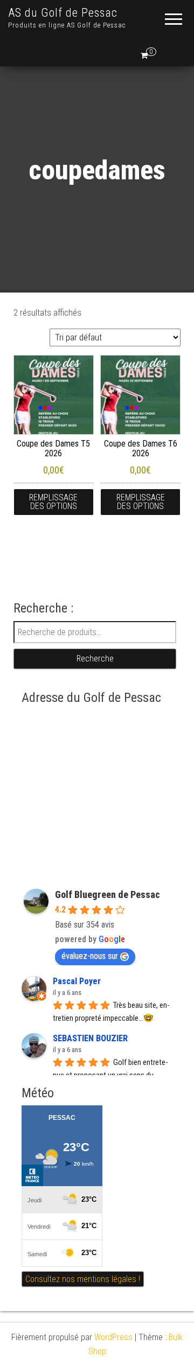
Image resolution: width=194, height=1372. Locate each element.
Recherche (95, 658)
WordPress (113, 1337)
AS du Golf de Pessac (62, 12)
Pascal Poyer (77, 981)
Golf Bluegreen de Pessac (107, 894)
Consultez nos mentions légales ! (82, 1279)
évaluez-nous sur (89, 956)
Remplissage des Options (53, 501)
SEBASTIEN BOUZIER (90, 1038)
